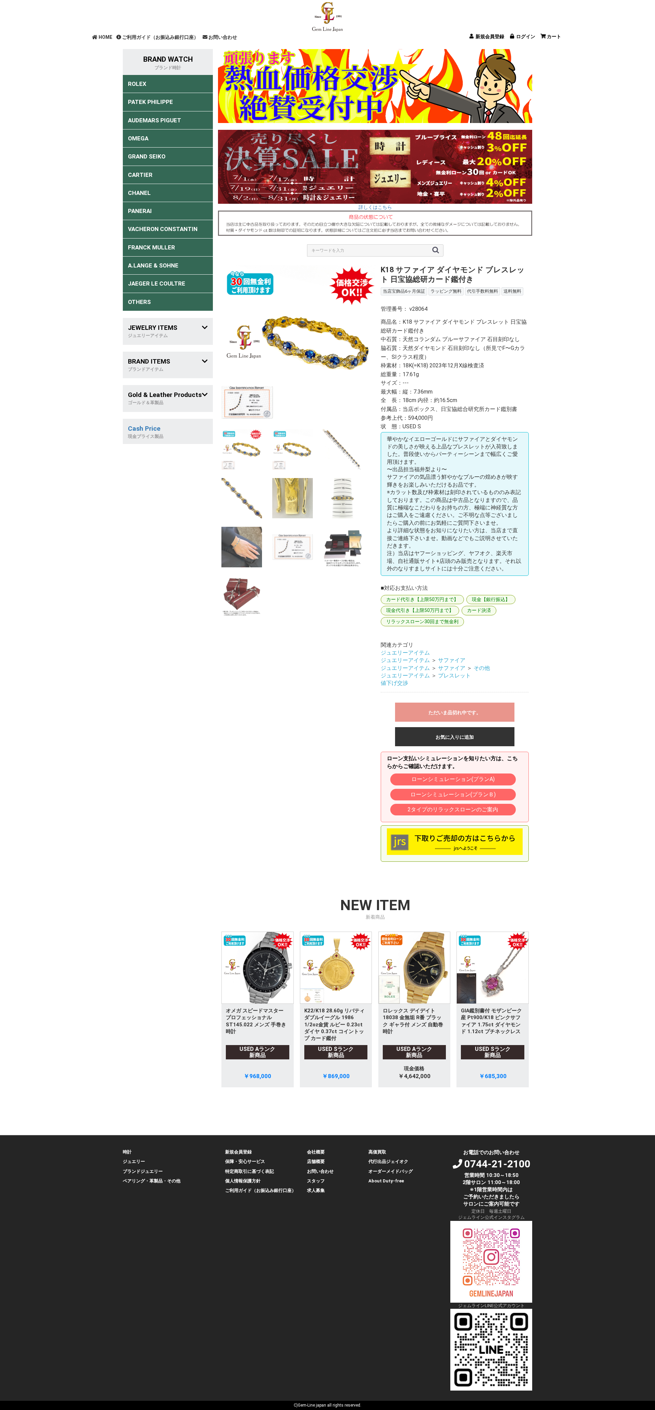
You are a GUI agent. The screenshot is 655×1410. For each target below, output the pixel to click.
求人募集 (316, 1190)
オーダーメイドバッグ (390, 1171)
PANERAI (140, 211)
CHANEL (139, 192)
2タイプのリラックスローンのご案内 (453, 809)
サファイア (451, 660)
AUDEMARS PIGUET (154, 120)
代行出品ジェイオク (388, 1161)
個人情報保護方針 (243, 1180)
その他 (482, 668)
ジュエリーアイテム (405, 652)
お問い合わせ (222, 37)
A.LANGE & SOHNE (153, 265)
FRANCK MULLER (151, 247)
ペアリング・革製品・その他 (151, 1180)
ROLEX (137, 83)
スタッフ (316, 1180)
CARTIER (140, 174)
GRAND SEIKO (146, 156)
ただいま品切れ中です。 (454, 712)
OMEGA (138, 138)
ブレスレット (454, 675)
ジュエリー (134, 1161)
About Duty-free (386, 1180)
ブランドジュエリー (143, 1171)
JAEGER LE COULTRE (156, 283)
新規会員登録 (238, 1151)
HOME (105, 37)
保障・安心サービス (245, 1161)
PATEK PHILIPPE (150, 101)
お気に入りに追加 (455, 737)
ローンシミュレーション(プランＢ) (453, 794)
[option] (298, 342)
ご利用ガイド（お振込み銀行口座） (160, 37)
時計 (127, 1151)
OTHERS (139, 301)
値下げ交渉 (394, 683)
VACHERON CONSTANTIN (163, 229)
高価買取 (377, 1151)
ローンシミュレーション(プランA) (453, 779)
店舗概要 (316, 1161)
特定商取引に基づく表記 (249, 1171)
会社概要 (316, 1151)
